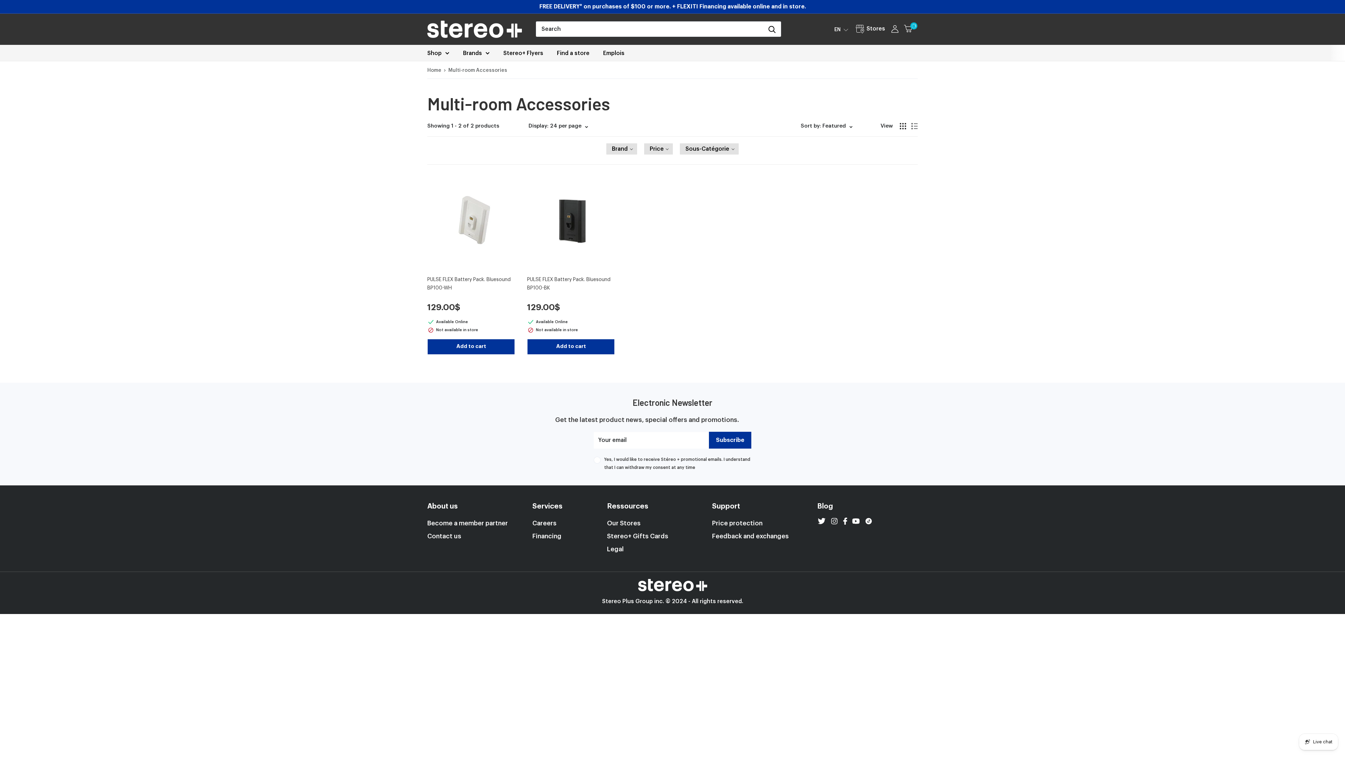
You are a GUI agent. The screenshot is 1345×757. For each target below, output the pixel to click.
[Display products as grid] (903, 126)
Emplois (614, 53)
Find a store (573, 53)
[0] (911, 29)
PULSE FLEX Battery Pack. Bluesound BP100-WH (469, 284)
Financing (546, 536)
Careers (544, 523)
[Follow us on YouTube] (856, 521)
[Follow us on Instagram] (834, 521)
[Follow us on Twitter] (822, 521)
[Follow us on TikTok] (868, 521)
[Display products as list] (914, 126)
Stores (876, 29)
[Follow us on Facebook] (845, 521)
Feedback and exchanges (750, 536)
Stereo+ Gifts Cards (637, 536)
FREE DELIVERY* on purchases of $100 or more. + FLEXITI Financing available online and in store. (672, 6)
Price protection (737, 523)
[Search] (772, 29)
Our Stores (624, 523)
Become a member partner (467, 523)
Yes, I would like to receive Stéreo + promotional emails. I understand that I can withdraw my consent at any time (677, 463)
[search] (649, 29)
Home (434, 70)
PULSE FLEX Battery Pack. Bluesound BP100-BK (569, 284)
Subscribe (730, 440)
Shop (434, 53)
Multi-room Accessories (477, 70)
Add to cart (471, 346)
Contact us (444, 536)
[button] (841, 29)
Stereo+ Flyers (523, 53)
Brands (472, 53)
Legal (615, 549)
